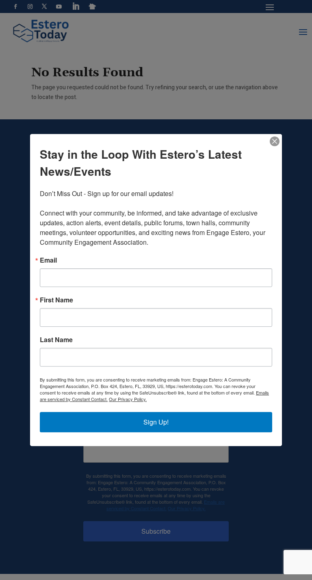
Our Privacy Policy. (128, 399)
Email (48, 260)
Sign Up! (156, 422)
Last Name (56, 339)
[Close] (275, 141)
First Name (56, 300)
